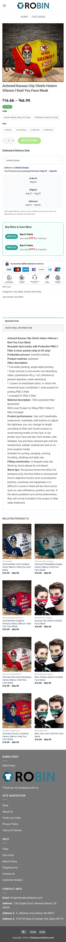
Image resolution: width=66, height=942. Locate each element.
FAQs (5, 848)
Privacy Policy (10, 824)
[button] (4, 5)
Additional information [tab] (18, 328)
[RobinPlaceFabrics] (33, 6)
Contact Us (8, 873)
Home (24, 16)
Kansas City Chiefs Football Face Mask (48, 622)
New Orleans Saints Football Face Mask (49, 678)
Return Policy (9, 861)
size (4, 124)
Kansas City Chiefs (32, 292)
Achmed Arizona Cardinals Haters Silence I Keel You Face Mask (15, 736)
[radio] (17, 117)
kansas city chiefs (15, 297)
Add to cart (29, 140)
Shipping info (10, 867)
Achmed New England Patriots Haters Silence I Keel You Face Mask (16, 623)
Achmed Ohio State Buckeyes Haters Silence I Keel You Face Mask (16, 680)
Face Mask (38, 16)
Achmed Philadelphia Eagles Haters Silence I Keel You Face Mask (48, 567)
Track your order (11, 817)
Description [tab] (12, 321)
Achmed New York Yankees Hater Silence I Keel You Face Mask (16, 567)
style (4, 111)
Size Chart (8, 855)
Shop (5, 805)
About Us (7, 811)
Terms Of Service (12, 830)
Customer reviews (12, 879)
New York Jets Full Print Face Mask (49, 735)
